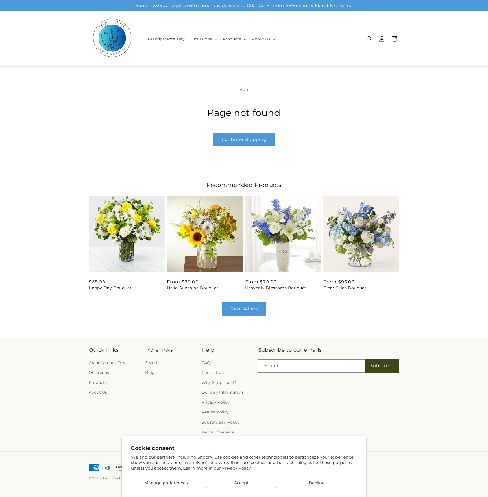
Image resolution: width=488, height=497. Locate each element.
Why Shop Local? (219, 382)
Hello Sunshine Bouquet (192, 287)
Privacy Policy (236, 468)
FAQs (207, 362)
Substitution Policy (220, 422)
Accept (241, 482)
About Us (98, 392)
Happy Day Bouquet (110, 287)
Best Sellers (244, 309)
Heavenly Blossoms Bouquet (275, 287)
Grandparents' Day (107, 362)
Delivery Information (222, 392)
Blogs (151, 372)
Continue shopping (244, 139)
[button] (203, 39)
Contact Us (213, 372)
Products (98, 382)
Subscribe (381, 365)
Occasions (99, 372)
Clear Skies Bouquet (344, 287)
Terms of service (218, 432)
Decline (316, 482)
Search (152, 362)
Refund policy (215, 412)
